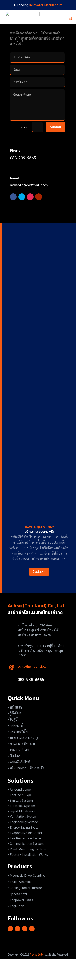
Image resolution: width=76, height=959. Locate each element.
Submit (55, 126)
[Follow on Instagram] (30, 196)
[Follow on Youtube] (38, 196)
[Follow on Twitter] (21, 196)
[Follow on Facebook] (13, 196)
